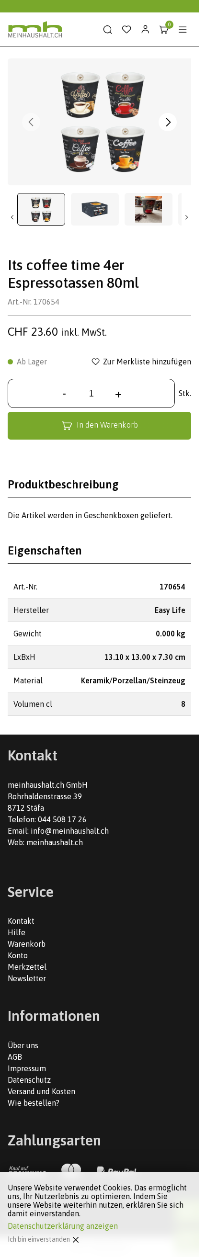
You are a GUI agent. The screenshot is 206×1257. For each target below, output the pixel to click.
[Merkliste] (126, 29)
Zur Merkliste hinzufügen (147, 361)
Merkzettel (27, 967)
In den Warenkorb (107, 424)
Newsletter (27, 978)
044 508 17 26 (62, 819)
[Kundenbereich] (145, 29)
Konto (18, 955)
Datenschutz (29, 1080)
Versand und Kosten (41, 1091)
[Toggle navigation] (182, 29)
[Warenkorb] (163, 29)
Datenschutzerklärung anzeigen (63, 1226)
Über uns (23, 1045)
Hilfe (16, 932)
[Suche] (107, 29)
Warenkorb (27, 944)
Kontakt (21, 921)
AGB (15, 1057)
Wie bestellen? (33, 1102)
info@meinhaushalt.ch (70, 831)
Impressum (27, 1068)
